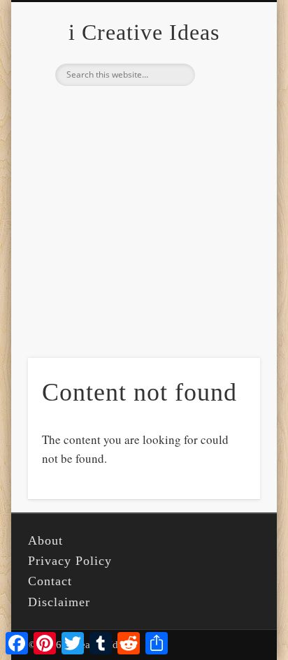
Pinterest (142, 110)
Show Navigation (226, 125)
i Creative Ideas (144, 32)
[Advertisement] (144, 243)
